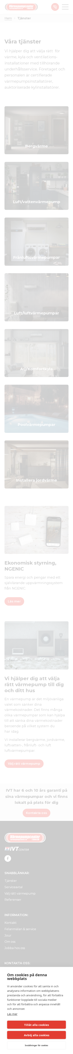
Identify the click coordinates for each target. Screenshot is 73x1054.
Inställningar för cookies (36, 1045)
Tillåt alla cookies (36, 1025)
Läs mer (12, 1014)
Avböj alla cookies (36, 1035)
